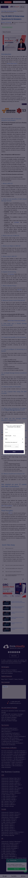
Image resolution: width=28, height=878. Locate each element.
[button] (24, 423)
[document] (14, 439)
